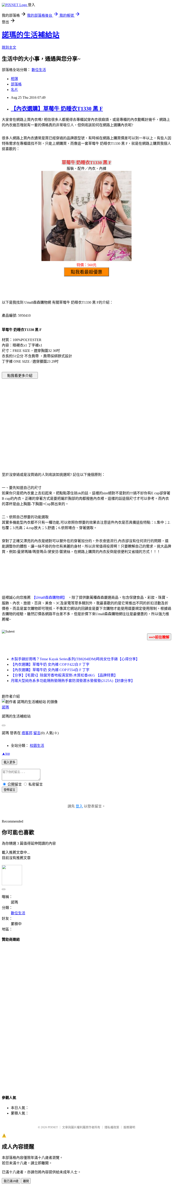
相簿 (14, 79)
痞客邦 (27, 733)
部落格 (16, 84)
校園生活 (37, 745)
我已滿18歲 (11, 1181)
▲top (6, 753)
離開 (26, 1181)
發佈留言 (9, 789)
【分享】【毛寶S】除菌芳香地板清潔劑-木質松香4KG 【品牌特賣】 (64, 675)
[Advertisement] (48, 418)
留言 (37, 733)
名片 (14, 90)
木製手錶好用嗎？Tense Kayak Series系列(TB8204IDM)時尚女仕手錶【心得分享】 (75, 659)
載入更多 (9, 762)
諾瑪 (5, 707)
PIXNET (53, 1127)
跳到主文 (9, 47)
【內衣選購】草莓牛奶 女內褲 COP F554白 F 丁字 (50, 670)
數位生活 (39, 70)
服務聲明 (129, 1127)
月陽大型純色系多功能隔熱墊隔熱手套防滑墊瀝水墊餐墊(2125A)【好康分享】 (73, 681)
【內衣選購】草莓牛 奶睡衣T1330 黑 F (57, 109)
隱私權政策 (112, 1127)
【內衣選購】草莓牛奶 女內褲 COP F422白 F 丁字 (50, 664)
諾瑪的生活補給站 (30, 35)
